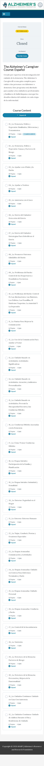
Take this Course (22, 56)
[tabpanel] (22, 84)
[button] (4, 14)
